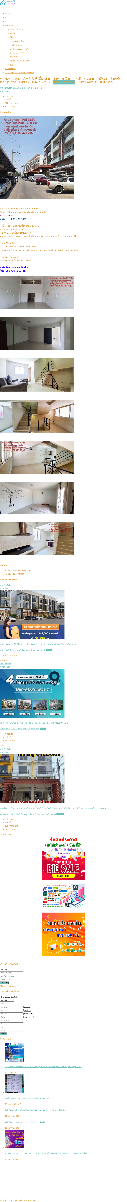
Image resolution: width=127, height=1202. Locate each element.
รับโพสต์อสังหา (10, 69)
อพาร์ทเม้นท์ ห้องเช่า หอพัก (19, 49)
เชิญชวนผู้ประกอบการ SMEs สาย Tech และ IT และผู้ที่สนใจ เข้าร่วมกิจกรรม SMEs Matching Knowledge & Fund (43, 1067)
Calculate (4, 983)
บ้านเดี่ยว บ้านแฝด (16, 29)
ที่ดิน (11, 37)
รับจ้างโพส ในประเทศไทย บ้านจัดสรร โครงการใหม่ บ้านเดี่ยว (25, 1122)
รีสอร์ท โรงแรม (15, 57)
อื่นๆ (11, 65)
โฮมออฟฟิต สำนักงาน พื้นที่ (19, 61)
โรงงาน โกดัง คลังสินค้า (18, 53)
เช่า (6, 21)
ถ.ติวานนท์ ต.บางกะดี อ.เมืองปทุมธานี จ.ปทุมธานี (19, 729)
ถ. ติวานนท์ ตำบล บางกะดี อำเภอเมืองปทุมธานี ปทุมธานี (22, 650)
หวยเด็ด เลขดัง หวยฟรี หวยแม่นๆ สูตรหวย (19, 73)
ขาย (6, 17)
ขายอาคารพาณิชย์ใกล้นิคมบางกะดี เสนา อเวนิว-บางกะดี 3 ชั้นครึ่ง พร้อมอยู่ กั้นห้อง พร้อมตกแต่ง (38, 644)
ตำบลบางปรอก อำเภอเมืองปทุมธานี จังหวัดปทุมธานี (21, 88)
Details (49, 650)
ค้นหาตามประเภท (11, 25)
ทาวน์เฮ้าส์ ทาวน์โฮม (17, 45)
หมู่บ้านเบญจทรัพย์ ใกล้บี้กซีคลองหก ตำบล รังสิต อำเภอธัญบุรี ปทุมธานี (28, 814)
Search (3, 1034)
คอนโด (12, 33)
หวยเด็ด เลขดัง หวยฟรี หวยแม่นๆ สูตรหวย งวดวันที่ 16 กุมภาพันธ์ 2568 (29, 1098)
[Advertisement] (63, 1180)
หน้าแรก (8, 14)
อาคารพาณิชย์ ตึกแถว (17, 41)
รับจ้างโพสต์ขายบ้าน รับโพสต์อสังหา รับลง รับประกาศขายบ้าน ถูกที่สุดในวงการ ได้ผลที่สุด (35, 1110)
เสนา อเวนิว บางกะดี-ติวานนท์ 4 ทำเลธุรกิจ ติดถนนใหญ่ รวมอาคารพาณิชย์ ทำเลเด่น (34, 723)
